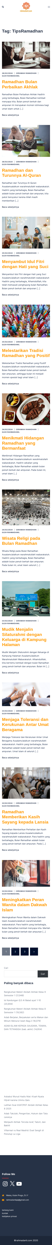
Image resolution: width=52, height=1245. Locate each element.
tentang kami (7, 1210)
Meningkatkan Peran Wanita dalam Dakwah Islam (24, 904)
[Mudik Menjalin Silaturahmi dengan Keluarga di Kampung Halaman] (26, 598)
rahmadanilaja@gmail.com (17, 1200)
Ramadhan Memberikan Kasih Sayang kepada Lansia (25, 816)
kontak (5, 1213)
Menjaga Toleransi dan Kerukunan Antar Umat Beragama (25, 724)
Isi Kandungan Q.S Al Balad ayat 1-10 (22, 1000)
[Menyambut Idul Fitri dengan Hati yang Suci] (26, 232)
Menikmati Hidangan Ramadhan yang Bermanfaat (23, 443)
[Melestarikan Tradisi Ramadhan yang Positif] (26, 320)
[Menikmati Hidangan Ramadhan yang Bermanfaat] (26, 409)
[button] (3, 7)
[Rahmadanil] (26, 6)
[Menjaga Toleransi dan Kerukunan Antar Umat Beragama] (26, 694)
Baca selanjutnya (10, 115)
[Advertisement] (26, 1065)
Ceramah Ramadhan (26, 73)
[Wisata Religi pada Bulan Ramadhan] (26, 507)
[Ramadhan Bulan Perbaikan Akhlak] (26, 55)
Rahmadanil (13, 76)
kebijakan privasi (9, 1216)
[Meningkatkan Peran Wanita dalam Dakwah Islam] (26, 873)
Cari (6, 968)
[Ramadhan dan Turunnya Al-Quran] (26, 140)
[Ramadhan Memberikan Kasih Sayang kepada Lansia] (26, 783)
